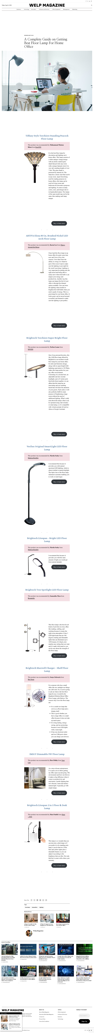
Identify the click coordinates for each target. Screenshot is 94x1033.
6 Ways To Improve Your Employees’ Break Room (46, 924)
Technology (60, 1019)
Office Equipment (62, 1012)
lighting (41, 907)
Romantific (31, 598)
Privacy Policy (42, 1019)
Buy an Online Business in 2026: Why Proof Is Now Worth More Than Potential (83, 979)
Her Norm (31, 679)
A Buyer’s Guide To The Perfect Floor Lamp (30, 924)
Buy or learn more (59, 223)
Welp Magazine (38, 931)
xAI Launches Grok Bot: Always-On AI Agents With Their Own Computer (8, 979)
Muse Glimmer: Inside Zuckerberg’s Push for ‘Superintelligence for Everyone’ (64, 980)
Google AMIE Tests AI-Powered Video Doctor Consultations (45, 979)
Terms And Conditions (44, 1021)
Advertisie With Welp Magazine (46, 1014)
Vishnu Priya (24, 959)
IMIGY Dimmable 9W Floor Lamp (47, 754)
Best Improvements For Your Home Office (62, 924)
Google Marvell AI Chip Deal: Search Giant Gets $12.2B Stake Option (65, 958)
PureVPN (38, 147)
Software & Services (62, 1014)
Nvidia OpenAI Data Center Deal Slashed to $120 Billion (27, 978)
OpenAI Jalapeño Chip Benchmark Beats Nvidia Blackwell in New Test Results (8, 958)
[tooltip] (86, 1)
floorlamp (27, 907)
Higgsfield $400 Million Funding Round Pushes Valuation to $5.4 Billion (82, 958)
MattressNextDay (33, 458)
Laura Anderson (43, 960)
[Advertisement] (47, 21)
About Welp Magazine (44, 1012)
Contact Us (41, 1016)
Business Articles (28, 35)
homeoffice (34, 907)
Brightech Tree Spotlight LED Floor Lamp (47, 589)
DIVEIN (30, 349)
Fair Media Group (26, 1030)
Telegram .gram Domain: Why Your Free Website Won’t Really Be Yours (47, 958)
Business (60, 1016)
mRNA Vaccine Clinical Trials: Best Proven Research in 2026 (28, 957)
